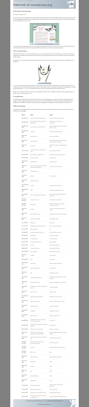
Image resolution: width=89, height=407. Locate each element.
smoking (56, 287)
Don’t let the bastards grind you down (38, 118)
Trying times (32, 361)
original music (52, 218)
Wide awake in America (34, 268)
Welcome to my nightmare (35, 389)
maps (52, 225)
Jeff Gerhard (44, 400)
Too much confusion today (35, 241)
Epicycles (32, 176)
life (54, 154)
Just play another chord (35, 214)
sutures (54, 176)
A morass (32, 366)
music (58, 118)
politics (51, 127)
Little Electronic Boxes (35, 385)
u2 (61, 356)
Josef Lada (32, 347)
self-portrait (61, 282)
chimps (51, 263)
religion (59, 121)
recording (62, 118)
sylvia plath (59, 141)
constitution (52, 199)
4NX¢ (31, 190)
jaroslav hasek (54, 347)
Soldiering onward (34, 171)
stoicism (54, 127)
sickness (53, 259)
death (51, 241)
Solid (31, 272)
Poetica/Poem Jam (34, 141)
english (56, 145)
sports (51, 210)
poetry (53, 136)
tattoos (52, 222)
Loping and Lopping (34, 375)
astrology (51, 214)
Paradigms (32, 255)
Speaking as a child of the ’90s (36, 329)
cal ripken (51, 208)
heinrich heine (52, 140)
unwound (51, 333)
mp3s (54, 150)
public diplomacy (57, 190)
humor (51, 255)
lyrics (51, 238)
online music (57, 150)
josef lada (59, 347)
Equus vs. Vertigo (33, 356)
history (58, 126)
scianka (59, 337)
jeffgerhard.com (17, 0)
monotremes (29, 93)
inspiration (52, 251)
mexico (51, 131)
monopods (19, 93)
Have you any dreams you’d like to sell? (38, 195)
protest (54, 157)
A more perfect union (34, 199)
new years (60, 296)
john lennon (58, 194)
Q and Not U (32, 145)
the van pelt (56, 166)
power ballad (56, 282)
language (65, 145)
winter (55, 161)
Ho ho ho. (32, 185)
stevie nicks (52, 195)
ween (56, 238)
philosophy (65, 126)
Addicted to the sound (34, 301)
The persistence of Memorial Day (37, 154)
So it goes (32, 245)
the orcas (51, 278)
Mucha (23, 20)
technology (52, 386)
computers (54, 118)
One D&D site (16, 85)
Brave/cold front (33, 161)
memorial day (57, 154)
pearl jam (51, 141)
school (62, 190)
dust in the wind (53, 126)
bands (51, 329)
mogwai (58, 392)
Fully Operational (33, 315)
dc (54, 145)
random (58, 248)
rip (61, 121)
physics (51, 176)
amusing (51, 282)
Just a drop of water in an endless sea (38, 126)
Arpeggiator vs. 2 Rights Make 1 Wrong (38, 392)
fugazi (51, 392)
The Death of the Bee (34, 248)
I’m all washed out (34, 238)
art (50, 225)
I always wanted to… (34, 306)
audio (51, 118)
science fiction (56, 205)
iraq (50, 268)
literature (58, 140)
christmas (51, 185)
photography (56, 131)
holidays (51, 154)
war (64, 154)
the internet (62, 301)
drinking (55, 232)
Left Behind (32, 310)
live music (51, 291)
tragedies (54, 241)
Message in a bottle (34, 180)
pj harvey (56, 337)
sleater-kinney (59, 263)
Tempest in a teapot (34, 157)
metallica (62, 140)
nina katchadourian (57, 225)
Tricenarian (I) (33, 235)
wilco (61, 166)
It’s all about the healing (35, 218)
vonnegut (58, 245)
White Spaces (33, 352)
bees (51, 248)
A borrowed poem (34, 229)
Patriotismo (32, 131)
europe (52, 342)
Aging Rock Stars (33, 136)
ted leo (58, 251)
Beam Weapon (33, 380)
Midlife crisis (32, 222)
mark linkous (52, 121)
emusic (51, 150)
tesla (65, 282)
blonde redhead (53, 356)
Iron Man (32, 209)
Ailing (31, 259)
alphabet (51, 145)
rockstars (57, 136)
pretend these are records (60, 276)
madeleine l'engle (57, 203)
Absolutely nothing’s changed (36, 296)
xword (51, 361)
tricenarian (56, 235)
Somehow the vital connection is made (38, 225)
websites (53, 320)
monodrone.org (54, 389)
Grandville (28, 20)
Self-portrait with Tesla (35, 282)
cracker (51, 396)
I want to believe (33, 251)
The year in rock (33, 291)
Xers (31, 371)
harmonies (52, 166)
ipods (51, 384)
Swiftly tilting (33, 204)
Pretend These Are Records (36, 277)
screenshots (33, 263)
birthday (51, 232)
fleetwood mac (53, 194)
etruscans (60, 145)
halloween (52, 332)
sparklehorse (52, 122)
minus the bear (61, 396)
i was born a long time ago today (36, 232)
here (50, 404)
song (27, 53)
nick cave (64, 332)
